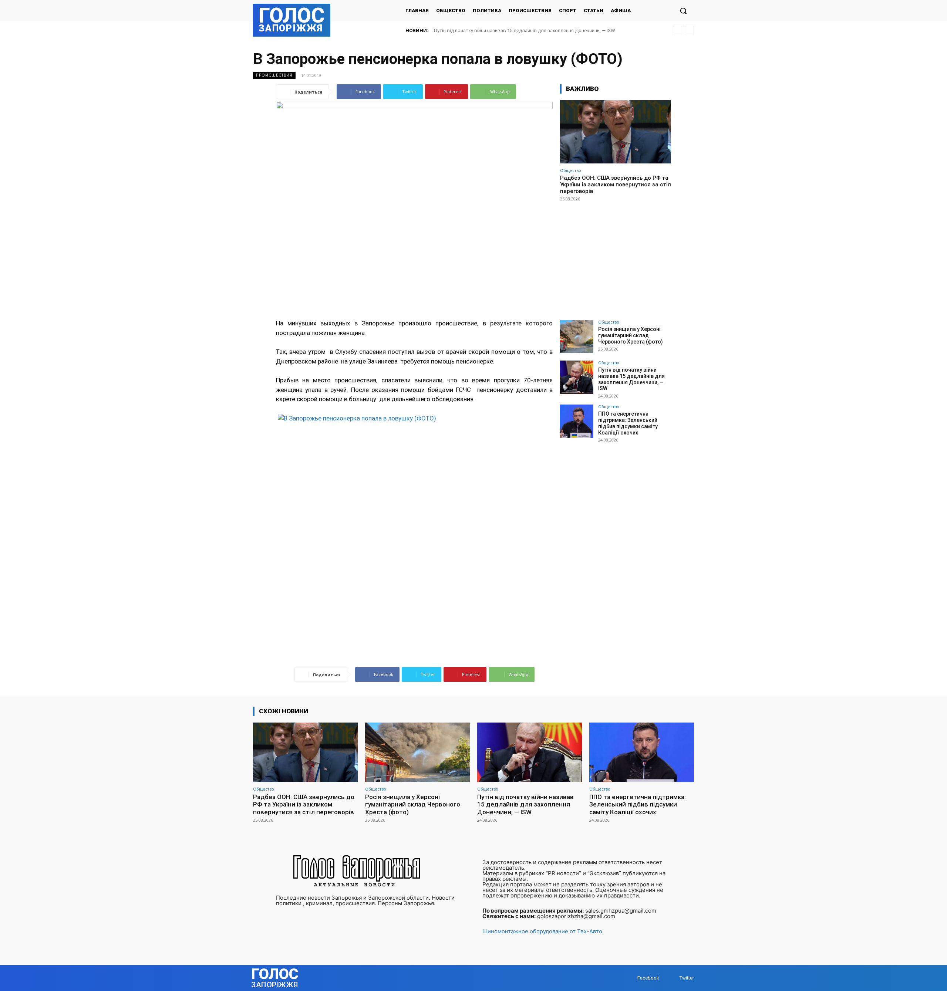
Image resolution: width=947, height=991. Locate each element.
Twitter (687, 978)
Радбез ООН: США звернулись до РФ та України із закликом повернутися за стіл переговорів (615, 185)
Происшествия (274, 75)
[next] (689, 30)
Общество (570, 170)
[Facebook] (630, 978)
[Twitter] (672, 978)
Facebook (648, 978)
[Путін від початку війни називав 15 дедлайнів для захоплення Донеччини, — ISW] (576, 377)
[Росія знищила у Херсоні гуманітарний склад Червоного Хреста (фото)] (576, 336)
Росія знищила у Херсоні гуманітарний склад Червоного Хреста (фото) (630, 335)
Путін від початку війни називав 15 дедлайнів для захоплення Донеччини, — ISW (631, 379)
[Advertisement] (615, 257)
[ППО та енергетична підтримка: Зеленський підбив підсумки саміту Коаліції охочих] (576, 421)
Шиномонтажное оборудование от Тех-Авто (542, 931)
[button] (683, 10)
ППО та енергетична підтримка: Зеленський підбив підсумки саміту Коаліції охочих (534, 30)
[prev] (677, 30)
